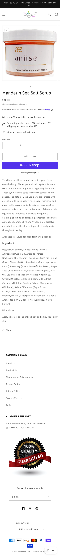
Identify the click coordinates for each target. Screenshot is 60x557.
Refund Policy (13, 384)
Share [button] (9, 330)
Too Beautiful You (25, 551)
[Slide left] (23, 86)
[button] (3, 14)
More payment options (30, 172)
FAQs (8, 405)
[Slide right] (36, 86)
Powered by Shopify (40, 551)
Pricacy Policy (13, 391)
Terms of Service (14, 398)
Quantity (6, 139)
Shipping (5, 104)
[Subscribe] (47, 496)
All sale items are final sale (21, 132)
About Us (10, 363)
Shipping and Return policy (19, 377)
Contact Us (11, 370)
